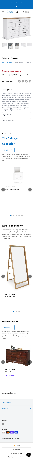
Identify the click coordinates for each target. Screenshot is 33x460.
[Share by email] (30, 81)
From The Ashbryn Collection (23, 62)
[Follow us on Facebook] (3, 424)
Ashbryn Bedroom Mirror (12, 189)
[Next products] (30, 189)
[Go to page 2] (11, 215)
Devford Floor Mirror (11, 297)
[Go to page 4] (18, 311)
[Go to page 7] (19, 215)
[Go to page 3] (13, 215)
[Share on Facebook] (19, 81)
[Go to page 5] (16, 215)
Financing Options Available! (12, 71)
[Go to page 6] (18, 215)
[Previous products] (3, 189)
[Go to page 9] (22, 215)
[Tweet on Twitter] (26, 81)
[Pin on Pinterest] (23, 81)
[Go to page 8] (21, 215)
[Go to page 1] (10, 215)
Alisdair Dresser (10, 372)
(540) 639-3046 (14, 75)
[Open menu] (3, 12)
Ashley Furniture (7, 62)
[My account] (20, 12)
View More (7, 150)
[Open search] (17, 12)
